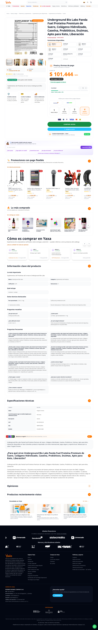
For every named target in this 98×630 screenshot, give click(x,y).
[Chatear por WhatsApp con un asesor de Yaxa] (95, 627)
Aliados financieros (32, 567)
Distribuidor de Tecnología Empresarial (37, 577)
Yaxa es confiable (32, 571)
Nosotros (30, 573)
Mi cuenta (52, 563)
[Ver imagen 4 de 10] (32, 62)
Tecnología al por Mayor (33, 579)
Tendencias (35, 6)
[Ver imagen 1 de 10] (9, 62)
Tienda (51, 557)
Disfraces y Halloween (73, 6)
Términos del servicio (78, 567)
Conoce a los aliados (61, 533)
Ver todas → (86, 501)
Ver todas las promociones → (14, 167)
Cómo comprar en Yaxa (33, 569)
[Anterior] (10, 225)
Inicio (8, 13)
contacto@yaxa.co (14, 595)
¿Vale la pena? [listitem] (10, 150)
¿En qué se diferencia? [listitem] (58, 150)
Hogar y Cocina (56, 6)
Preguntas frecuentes (33, 575)
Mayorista (28, 6)
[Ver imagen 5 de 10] (40, 62)
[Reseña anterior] (84, 244)
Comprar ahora (69, 124)
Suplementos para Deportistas (40, 13)
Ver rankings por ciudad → (13, 215)
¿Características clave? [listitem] (34, 150)
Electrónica (64, 6)
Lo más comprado (32, 563)
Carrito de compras (54, 559)
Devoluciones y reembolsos (79, 565)
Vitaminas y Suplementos (25, 13)
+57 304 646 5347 (20, 599)
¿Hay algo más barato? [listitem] (46, 150)
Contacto (75, 557)
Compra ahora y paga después (35, 565)
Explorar (30, 559)
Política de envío (76, 559)
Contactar (58, 595)
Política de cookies (77, 563)
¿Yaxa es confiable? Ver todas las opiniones (17, 244)
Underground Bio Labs (14, 70)
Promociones (15, 6)
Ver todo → (89, 6)
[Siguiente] (88, 225)
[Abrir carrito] (91, 2)
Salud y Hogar (14, 13)
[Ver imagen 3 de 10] (25, 62)
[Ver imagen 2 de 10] (17, 62)
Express (23, 6)
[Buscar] (66, 2)
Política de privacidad (78, 561)
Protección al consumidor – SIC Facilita (82, 569)
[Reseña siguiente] (89, 244)
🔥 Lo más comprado (45, 6)
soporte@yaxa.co (14, 597)
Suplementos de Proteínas (55, 13)
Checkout (52, 561)
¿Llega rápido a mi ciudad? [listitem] (21, 150)
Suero (64, 13)
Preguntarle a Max (86, 147)
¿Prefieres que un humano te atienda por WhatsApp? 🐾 (49, 153)
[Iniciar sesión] (87, 2)
